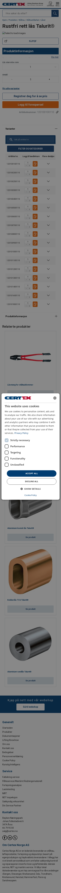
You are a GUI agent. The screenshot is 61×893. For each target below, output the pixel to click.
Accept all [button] (31, 473)
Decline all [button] (31, 481)
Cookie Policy (30, 495)
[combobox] (54, 398)
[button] (30, 489)
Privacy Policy (21, 433)
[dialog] (31, 446)
